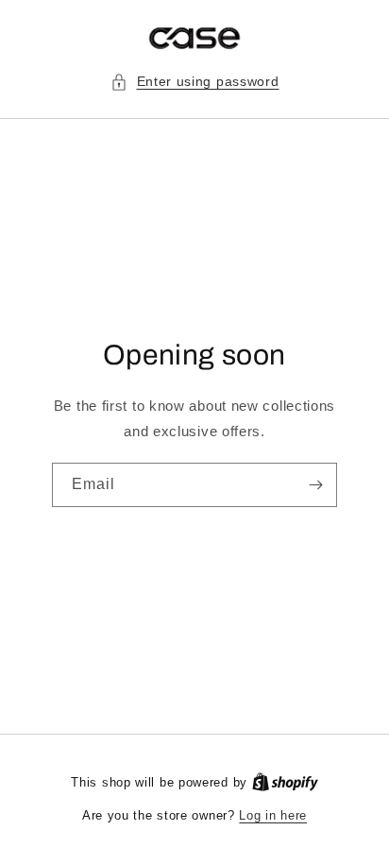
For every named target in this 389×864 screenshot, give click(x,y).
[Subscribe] (315, 485)
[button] (194, 81)
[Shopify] (285, 782)
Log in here (273, 815)
